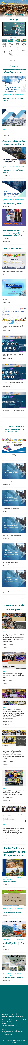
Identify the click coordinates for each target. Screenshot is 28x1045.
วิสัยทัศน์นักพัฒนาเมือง (7, 228)
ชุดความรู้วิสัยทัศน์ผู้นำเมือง (12, 132)
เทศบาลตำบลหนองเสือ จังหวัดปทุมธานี (10, 589)
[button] (15, 37)
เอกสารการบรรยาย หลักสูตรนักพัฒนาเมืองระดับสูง (13, 271)
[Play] (14, 28)
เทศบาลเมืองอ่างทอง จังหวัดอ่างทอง (10, 481)
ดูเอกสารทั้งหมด (7, 274)
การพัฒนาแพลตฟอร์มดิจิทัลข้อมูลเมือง (10, 454)
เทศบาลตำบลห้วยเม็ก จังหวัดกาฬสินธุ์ (10, 562)
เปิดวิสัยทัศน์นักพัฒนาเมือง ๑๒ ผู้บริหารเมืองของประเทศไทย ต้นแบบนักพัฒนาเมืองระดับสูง (13, 233)
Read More (6, 104)
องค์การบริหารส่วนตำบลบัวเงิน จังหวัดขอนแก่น (12, 535)
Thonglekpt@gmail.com (11, 1025)
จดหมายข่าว (5, 631)
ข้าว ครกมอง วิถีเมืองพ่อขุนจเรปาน (12, 912)
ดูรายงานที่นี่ (6, 457)
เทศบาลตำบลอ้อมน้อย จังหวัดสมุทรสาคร (11, 508)
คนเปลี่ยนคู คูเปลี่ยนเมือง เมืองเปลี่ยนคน (13, 977)
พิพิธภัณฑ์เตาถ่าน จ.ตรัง (9, 881)
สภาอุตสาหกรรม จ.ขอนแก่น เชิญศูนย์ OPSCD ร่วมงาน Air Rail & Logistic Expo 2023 (13, 675)
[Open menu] (24, 2)
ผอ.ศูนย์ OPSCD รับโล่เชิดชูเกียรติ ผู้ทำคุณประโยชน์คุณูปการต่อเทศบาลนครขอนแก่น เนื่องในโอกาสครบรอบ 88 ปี (13, 792)
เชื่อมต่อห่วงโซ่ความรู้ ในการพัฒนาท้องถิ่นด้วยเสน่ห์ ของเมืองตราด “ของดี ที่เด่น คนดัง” (13, 944)
